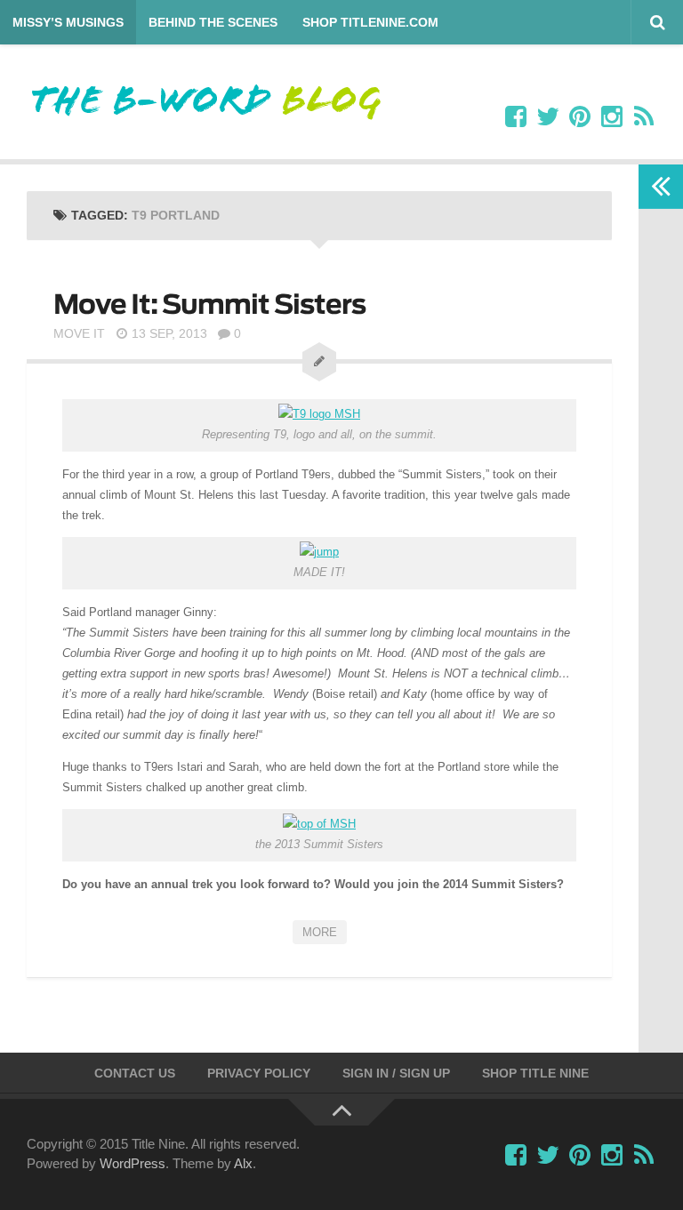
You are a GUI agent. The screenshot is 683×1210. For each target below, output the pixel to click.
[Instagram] (611, 117)
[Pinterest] (579, 117)
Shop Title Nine (535, 1073)
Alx (243, 1163)
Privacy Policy (258, 1073)
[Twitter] (547, 117)
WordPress (132, 1163)
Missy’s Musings (68, 22)
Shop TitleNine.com (370, 22)
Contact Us (134, 1073)
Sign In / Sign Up (396, 1073)
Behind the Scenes (213, 22)
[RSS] (643, 117)
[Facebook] (515, 117)
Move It (79, 333)
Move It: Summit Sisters (209, 304)
